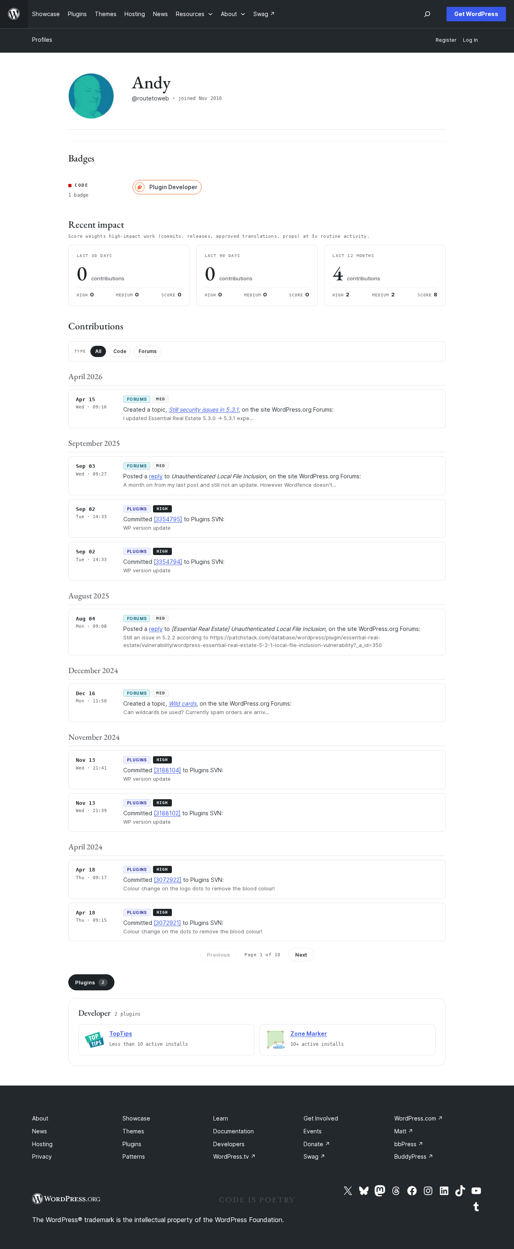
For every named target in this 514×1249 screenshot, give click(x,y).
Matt (403, 1131)
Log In (470, 40)
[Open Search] (427, 14)
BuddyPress (413, 1156)
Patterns (133, 1156)
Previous (218, 954)
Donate (317, 1144)
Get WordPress (476, 13)
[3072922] (168, 879)
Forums (148, 351)
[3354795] (168, 519)
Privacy (42, 1156)
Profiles (42, 39)
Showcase (136, 1118)
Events (313, 1131)
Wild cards (182, 703)
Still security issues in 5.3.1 (204, 409)
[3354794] (168, 561)
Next (301, 954)
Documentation (233, 1131)
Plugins (89, 982)
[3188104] (167, 770)
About (40, 1118)
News (39, 1131)
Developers (229, 1144)
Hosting (42, 1144)
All (98, 351)
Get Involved (321, 1118)
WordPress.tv (234, 1156)
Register (446, 40)
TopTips (120, 1033)
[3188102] (167, 813)
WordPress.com (418, 1118)
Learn (220, 1118)
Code (119, 351)
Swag (314, 1156)
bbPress (408, 1144)
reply (156, 476)
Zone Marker (308, 1033)
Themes (133, 1131)
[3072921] (167, 922)
